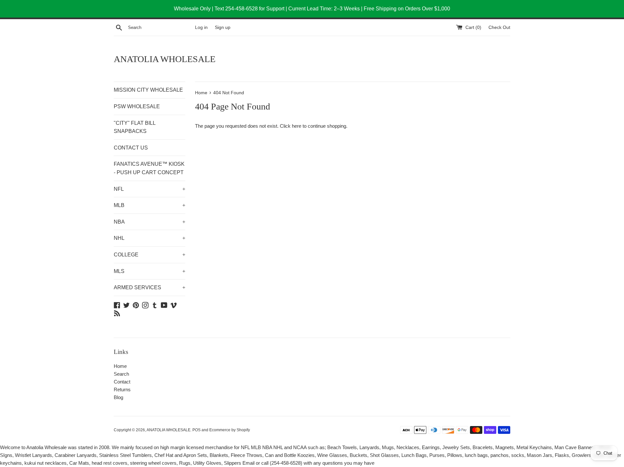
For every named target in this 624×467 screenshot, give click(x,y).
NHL (149, 238)
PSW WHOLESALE (137, 106)
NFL (149, 189)
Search (121, 374)
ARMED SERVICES (149, 287)
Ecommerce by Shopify (229, 430)
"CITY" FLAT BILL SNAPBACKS (134, 127)
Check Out (499, 27)
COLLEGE (149, 254)
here (296, 126)
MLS (149, 271)
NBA (149, 222)
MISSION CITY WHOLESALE (148, 90)
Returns (122, 389)
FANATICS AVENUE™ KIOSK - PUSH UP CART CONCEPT (149, 168)
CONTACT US (131, 147)
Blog (118, 397)
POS (196, 430)
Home (120, 366)
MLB (149, 205)
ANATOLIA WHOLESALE (164, 59)
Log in (201, 27)
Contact (122, 381)
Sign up (222, 27)
